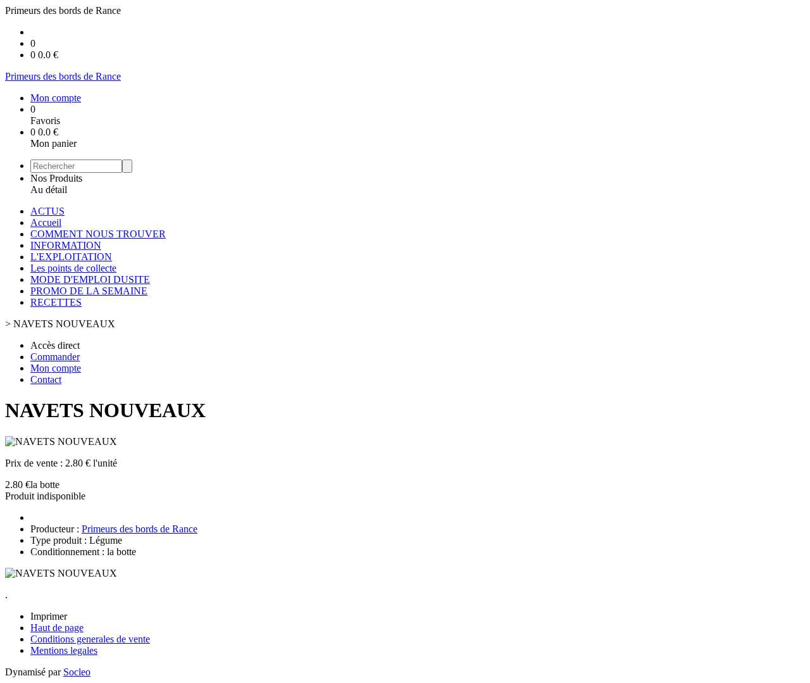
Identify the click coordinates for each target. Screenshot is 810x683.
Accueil (45, 222)
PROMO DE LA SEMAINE (88, 290)
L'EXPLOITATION (71, 256)
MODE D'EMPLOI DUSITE (90, 279)
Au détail (48, 189)
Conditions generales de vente (90, 639)
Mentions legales (63, 650)
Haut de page (57, 627)
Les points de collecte (73, 268)
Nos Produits (56, 178)
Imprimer (48, 616)
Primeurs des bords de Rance (139, 528)
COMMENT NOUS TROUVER (98, 234)
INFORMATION (65, 245)
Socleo (76, 672)
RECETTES (56, 302)
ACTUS (47, 211)
